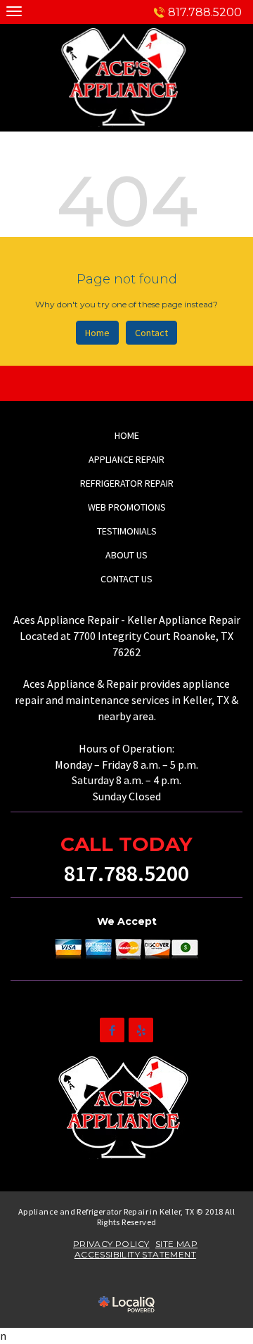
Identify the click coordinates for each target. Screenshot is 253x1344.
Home (97, 332)
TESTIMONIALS (127, 531)
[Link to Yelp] (141, 1030)
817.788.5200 (205, 12)
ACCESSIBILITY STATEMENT (135, 1254)
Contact (151, 332)
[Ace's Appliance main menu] (14, 11)
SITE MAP (176, 1244)
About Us (126, 555)
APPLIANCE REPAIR (126, 459)
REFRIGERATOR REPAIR (127, 483)
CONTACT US (126, 578)
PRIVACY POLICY (111, 1244)
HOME (127, 435)
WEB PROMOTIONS (127, 507)
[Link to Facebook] (112, 1030)
